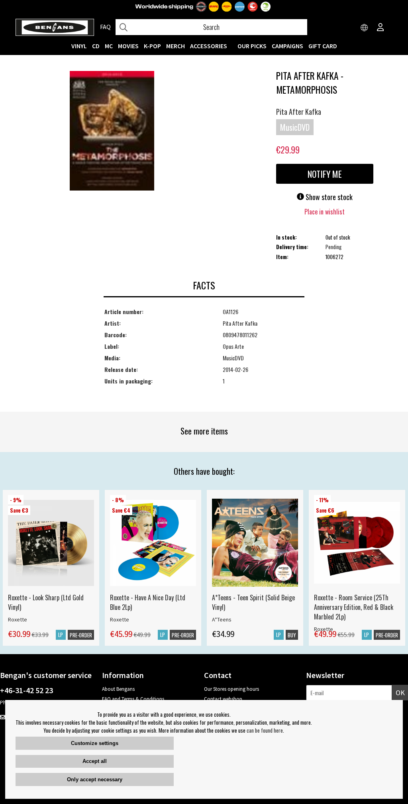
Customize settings (94, 743)
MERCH (175, 46)
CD (96, 46)
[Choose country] (364, 28)
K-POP (152, 46)
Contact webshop (223, 699)
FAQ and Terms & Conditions (133, 699)
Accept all (94, 761)
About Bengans (118, 689)
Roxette (17, 619)
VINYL (79, 46)
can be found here (265, 730)
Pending (333, 247)
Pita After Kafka (298, 111)
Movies (128, 46)
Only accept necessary (94, 779)
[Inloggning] (380, 28)
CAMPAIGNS (287, 46)
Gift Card (322, 46)
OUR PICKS (252, 46)
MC (109, 46)
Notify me (325, 173)
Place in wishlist (324, 211)
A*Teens (221, 619)
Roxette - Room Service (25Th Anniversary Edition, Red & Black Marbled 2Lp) (353, 607)
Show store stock (328, 197)
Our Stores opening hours (231, 689)
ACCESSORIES (208, 46)
